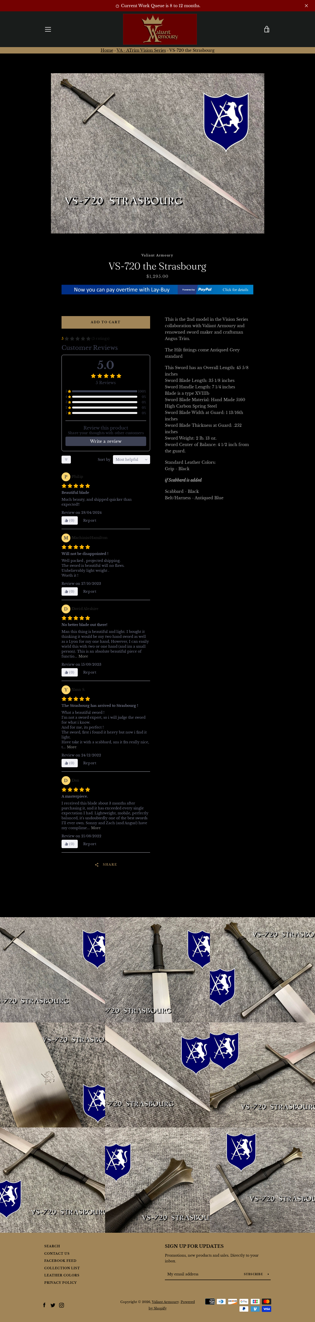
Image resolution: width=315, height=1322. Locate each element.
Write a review (106, 441)
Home (107, 50)
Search (52, 1246)
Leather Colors (61, 1275)
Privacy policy (60, 1283)
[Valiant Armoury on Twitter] (52, 1304)
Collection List (62, 1268)
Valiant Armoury (165, 1302)
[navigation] (48, 29)
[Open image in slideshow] (157, 153)
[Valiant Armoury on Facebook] (44, 1304)
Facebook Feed (60, 1261)
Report (89, 520)
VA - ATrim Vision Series (141, 50)
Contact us (57, 1253)
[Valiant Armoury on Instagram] (61, 1304)
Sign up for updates (194, 1246)
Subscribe (254, 1274)
